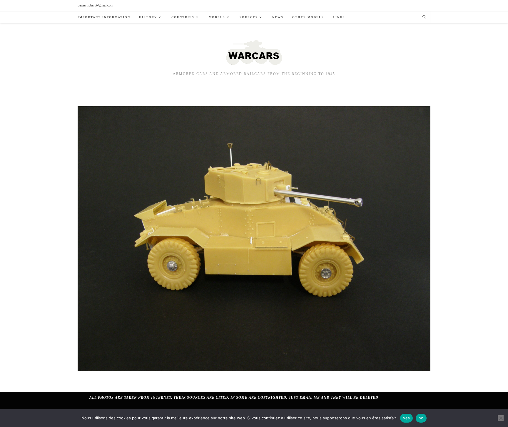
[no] (501, 418)
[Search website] (424, 17)
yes (406, 418)
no (421, 418)
